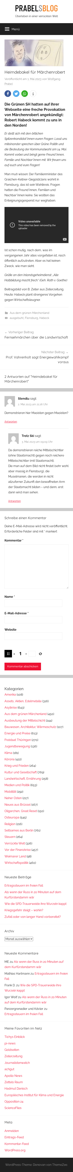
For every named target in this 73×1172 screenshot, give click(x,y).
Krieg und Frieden (16, 765)
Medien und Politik (17, 785)
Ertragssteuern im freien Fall (23, 885)
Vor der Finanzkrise (17, 850)
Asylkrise (10, 707)
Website (10, 629)
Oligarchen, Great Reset (20, 811)
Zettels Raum (13, 1082)
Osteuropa (11, 817)
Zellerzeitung (13, 1056)
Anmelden (11, 1131)
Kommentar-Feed (16, 1144)
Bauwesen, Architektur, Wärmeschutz (30, 727)
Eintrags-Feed (14, 1137)
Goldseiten (11, 1050)
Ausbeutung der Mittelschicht (24, 720)
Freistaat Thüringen (17, 740)
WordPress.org (14, 1150)
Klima (8, 753)
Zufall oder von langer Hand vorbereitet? (32, 917)
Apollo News (13, 1076)
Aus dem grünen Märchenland (29, 313)
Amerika (10, 694)
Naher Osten (13, 798)
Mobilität (10, 791)
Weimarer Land (15, 856)
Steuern (9, 837)
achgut (9, 1069)
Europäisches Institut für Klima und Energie (34, 1095)
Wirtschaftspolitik (16, 863)
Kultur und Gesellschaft (20, 772)
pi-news (10, 1043)
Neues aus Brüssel (17, 804)
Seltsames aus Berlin (18, 830)
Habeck (44, 318)
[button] (7, 93)
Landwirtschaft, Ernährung (22, 778)
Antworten (10, 421)
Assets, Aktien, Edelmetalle (23, 701)
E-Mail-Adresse (16, 613)
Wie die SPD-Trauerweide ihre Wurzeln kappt (35, 904)
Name (9, 597)
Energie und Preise (17, 733)
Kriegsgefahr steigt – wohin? (23, 910)
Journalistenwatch (17, 1063)
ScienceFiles (13, 1108)
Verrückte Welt (14, 843)
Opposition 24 (13, 1101)
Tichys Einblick (14, 1037)
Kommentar (13, 540)
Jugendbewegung (17, 746)
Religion (9, 824)
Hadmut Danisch (16, 1088)
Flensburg (31, 318)
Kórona (9, 759)
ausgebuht (17, 318)
